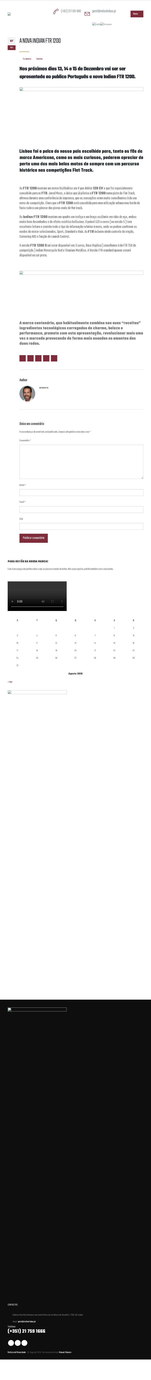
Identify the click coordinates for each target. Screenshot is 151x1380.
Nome (22, 485)
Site (21, 519)
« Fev (10, 682)
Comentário (25, 441)
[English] (96, 24)
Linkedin (24, 1343)
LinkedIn (38, 358)
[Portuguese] (105, 24)
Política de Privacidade (17, 1352)
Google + (46, 358)
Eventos (39, 59)
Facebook (22, 358)
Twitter (30, 358)
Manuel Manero (65, 1352)
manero (28, 59)
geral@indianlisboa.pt (104, 11)
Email (54, 358)
